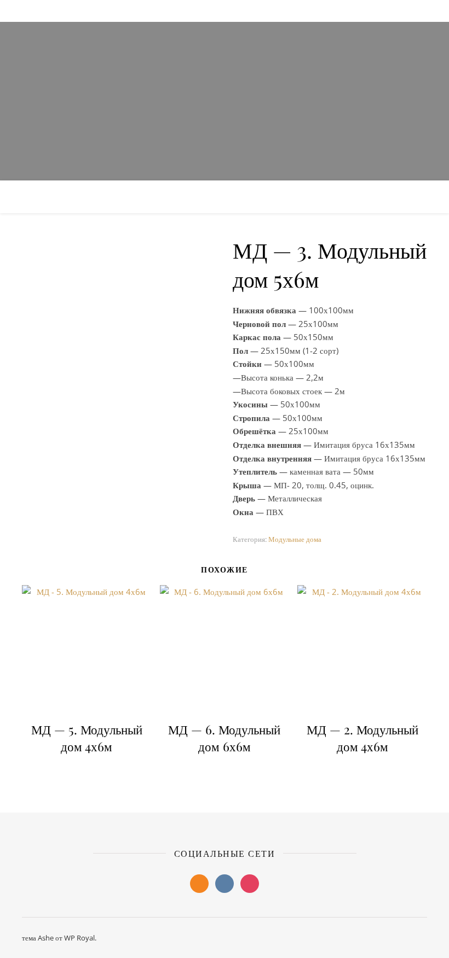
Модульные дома (294, 539)
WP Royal (79, 938)
